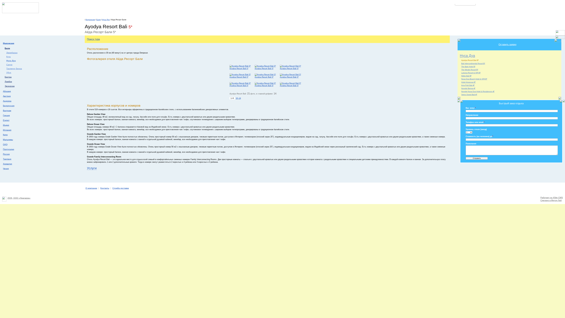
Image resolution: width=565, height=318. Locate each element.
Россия (6, 154)
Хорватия (7, 164)
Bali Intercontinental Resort (473, 64)
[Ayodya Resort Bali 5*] (240, 66)
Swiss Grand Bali (469, 95)
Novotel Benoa (468, 88)
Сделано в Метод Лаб (551, 200)
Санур (9, 65)
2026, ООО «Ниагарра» (19, 198)
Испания (7, 130)
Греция (6, 115)
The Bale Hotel (468, 67)
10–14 (238, 98)
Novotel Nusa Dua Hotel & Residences (478, 92)
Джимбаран (12, 53)
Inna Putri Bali (468, 85)
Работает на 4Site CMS (551, 198)
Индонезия (90, 20)
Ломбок (8, 82)
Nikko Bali (466, 76)
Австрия (7, 96)
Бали (98, 20)
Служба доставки (120, 188)
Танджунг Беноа (14, 69)
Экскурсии (10, 86)
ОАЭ (5, 144)
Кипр (5, 135)
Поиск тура (93, 39)
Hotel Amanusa (468, 82)
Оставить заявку (507, 44)
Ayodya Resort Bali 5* (239, 68)
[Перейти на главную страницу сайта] (20, 12)
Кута (8, 57)
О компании (91, 188)
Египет (6, 120)
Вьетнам (7, 110)
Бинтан (8, 77)
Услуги (92, 168)
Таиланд (7, 159)
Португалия (8, 149)
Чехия (6, 168)
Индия (6, 125)
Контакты (104, 188)
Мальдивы (8, 139)
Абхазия (7, 91)
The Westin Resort (469, 70)
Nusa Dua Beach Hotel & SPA (474, 79)
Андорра (7, 101)
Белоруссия (8, 106)
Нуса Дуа (106, 20)
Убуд (8, 73)
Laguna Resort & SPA (471, 73)
